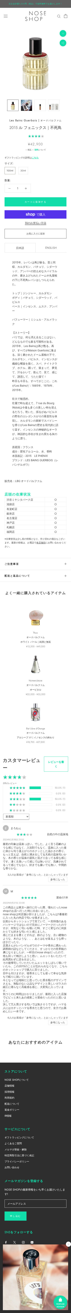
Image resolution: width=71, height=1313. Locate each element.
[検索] (59, 16)
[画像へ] (13, 105)
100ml (10, 170)
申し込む (15, 1216)
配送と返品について (17, 576)
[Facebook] (6, 1242)
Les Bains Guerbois (23, 120)
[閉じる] (68, 1244)
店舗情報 (9, 1085)
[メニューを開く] (6, 15)
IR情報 (8, 1115)
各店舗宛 (40, 542)
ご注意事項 (12, 564)
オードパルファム (51, 120)
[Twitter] (14, 1242)
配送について (12, 1103)
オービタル (35, 689)
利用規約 (9, 1097)
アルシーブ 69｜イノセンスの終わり (35, 737)
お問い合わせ (12, 1167)
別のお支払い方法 (35, 223)
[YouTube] (32, 1242)
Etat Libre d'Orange (35, 728)
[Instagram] (23, 1242)
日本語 (20, 247)
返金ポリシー (12, 1109)
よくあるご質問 (13, 1143)
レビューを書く (56, 764)
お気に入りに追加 (36, 233)
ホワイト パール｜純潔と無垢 (35, 642)
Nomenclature (35, 680)
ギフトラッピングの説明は (22, 157)
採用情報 (9, 1091)
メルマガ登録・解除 (16, 1149)
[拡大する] (63, 33)
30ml (23, 170)
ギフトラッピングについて (19, 1137)
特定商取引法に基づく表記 (19, 1155)
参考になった (57, 879)
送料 (36, 150)
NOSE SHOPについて (17, 1079)
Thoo (35, 633)
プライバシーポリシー (17, 1161)
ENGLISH (51, 247)
